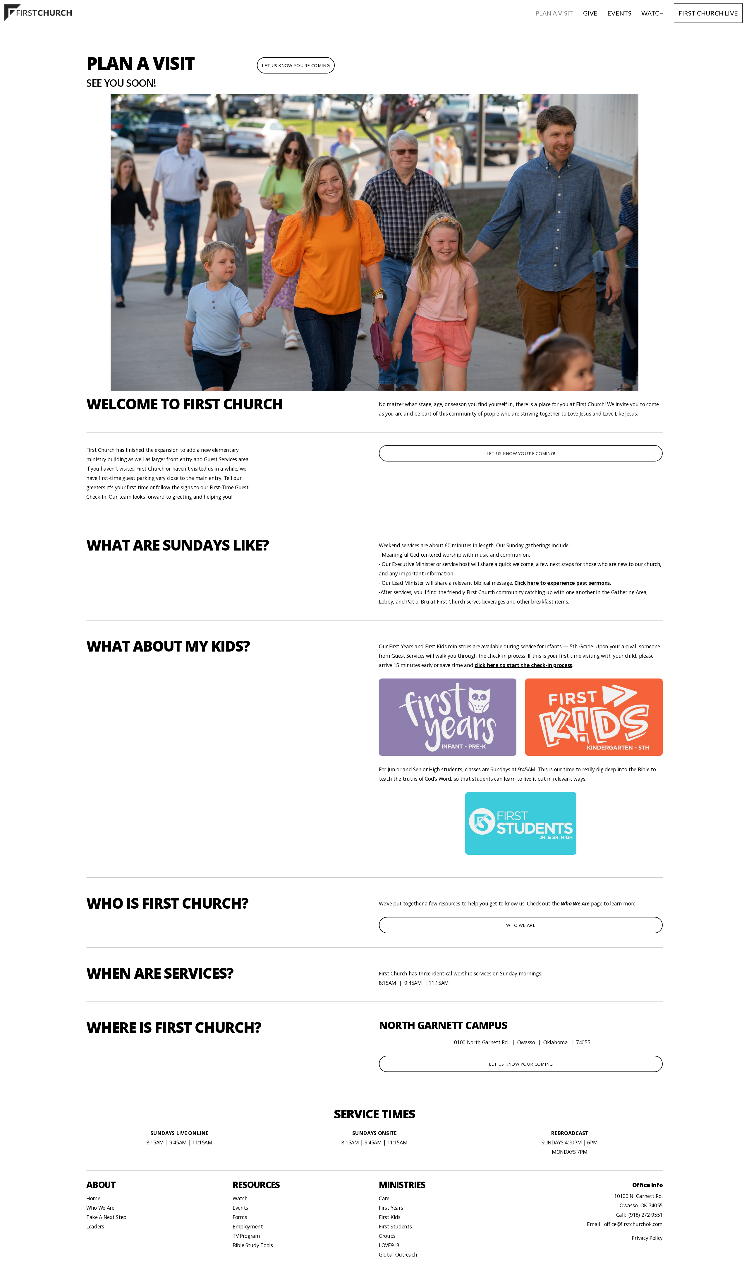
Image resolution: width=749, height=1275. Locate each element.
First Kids (390, 1217)
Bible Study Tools (253, 1245)
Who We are (520, 925)
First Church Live (708, 13)
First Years (391, 1207)
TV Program (246, 1235)
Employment (248, 1226)
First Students (395, 1226)
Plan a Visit (554, 13)
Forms (240, 1217)
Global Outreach (398, 1254)
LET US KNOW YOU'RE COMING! (521, 453)
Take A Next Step (106, 1217)
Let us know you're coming (296, 65)
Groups (387, 1235)
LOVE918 (389, 1245)
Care (384, 1198)
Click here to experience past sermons (562, 582)
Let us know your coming (521, 1064)
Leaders (95, 1226)
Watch (652, 13)
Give (590, 13)
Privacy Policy (647, 1237)
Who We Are (100, 1207)
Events (619, 13)
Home (93, 1198)
